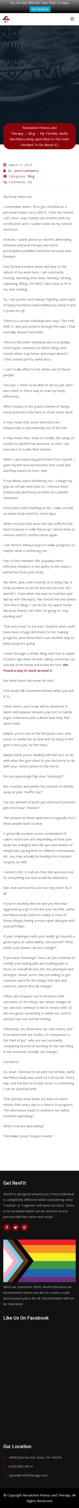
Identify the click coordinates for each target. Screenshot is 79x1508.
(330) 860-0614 (21, 1466)
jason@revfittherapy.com (28, 1475)
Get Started (40, 9)
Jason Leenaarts (26, 170)
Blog (31, 176)
